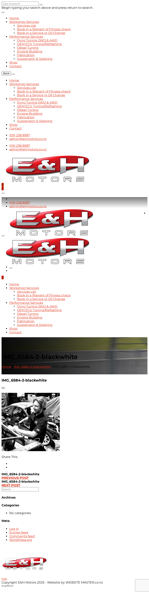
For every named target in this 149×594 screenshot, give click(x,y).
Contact (15, 66)
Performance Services (26, 36)
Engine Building (29, 51)
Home (14, 18)
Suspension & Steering (34, 59)
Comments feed (22, 536)
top (4, 579)
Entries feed (18, 532)
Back (6, 73)
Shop (13, 62)
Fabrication (26, 55)
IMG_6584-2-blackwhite (32, 367)
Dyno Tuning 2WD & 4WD (37, 40)
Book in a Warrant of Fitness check (44, 29)
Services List (26, 25)
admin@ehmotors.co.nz (28, 139)
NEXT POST (11, 485)
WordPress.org (20, 540)
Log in (14, 529)
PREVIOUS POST (15, 478)
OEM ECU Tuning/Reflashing (39, 44)
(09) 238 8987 (19, 135)
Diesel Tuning (27, 48)
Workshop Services (24, 22)
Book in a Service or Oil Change (41, 33)
